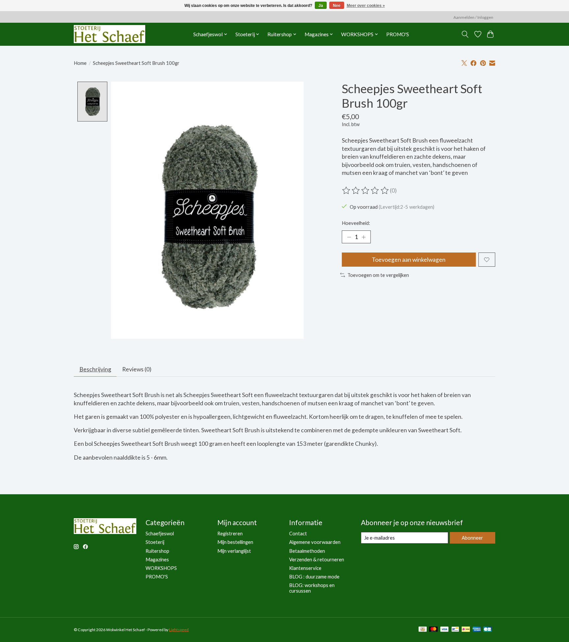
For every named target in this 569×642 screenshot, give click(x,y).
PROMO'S (397, 34)
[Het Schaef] (109, 34)
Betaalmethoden (307, 551)
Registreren (230, 533)
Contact (298, 533)
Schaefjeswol (160, 533)
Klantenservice (305, 568)
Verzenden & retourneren (316, 559)
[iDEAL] (466, 630)
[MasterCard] (433, 630)
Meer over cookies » (366, 5)
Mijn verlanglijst (234, 551)
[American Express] (477, 630)
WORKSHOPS (161, 568)
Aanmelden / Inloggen (473, 17)
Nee (336, 5)
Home (80, 63)
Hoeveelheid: (356, 223)
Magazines (157, 559)
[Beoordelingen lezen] (366, 190)
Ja (320, 5)
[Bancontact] (455, 630)
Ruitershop (157, 551)
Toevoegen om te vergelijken (378, 275)
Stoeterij (155, 542)
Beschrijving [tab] (95, 369)
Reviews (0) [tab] (136, 369)
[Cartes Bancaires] (487, 630)
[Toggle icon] (465, 34)
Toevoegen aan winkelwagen (409, 259)
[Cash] (423, 630)
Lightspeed (179, 629)
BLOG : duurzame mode (314, 576)
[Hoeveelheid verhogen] (363, 237)
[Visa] (444, 630)
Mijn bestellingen (235, 542)
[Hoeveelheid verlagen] (349, 237)
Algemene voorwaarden (314, 542)
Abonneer (472, 538)
